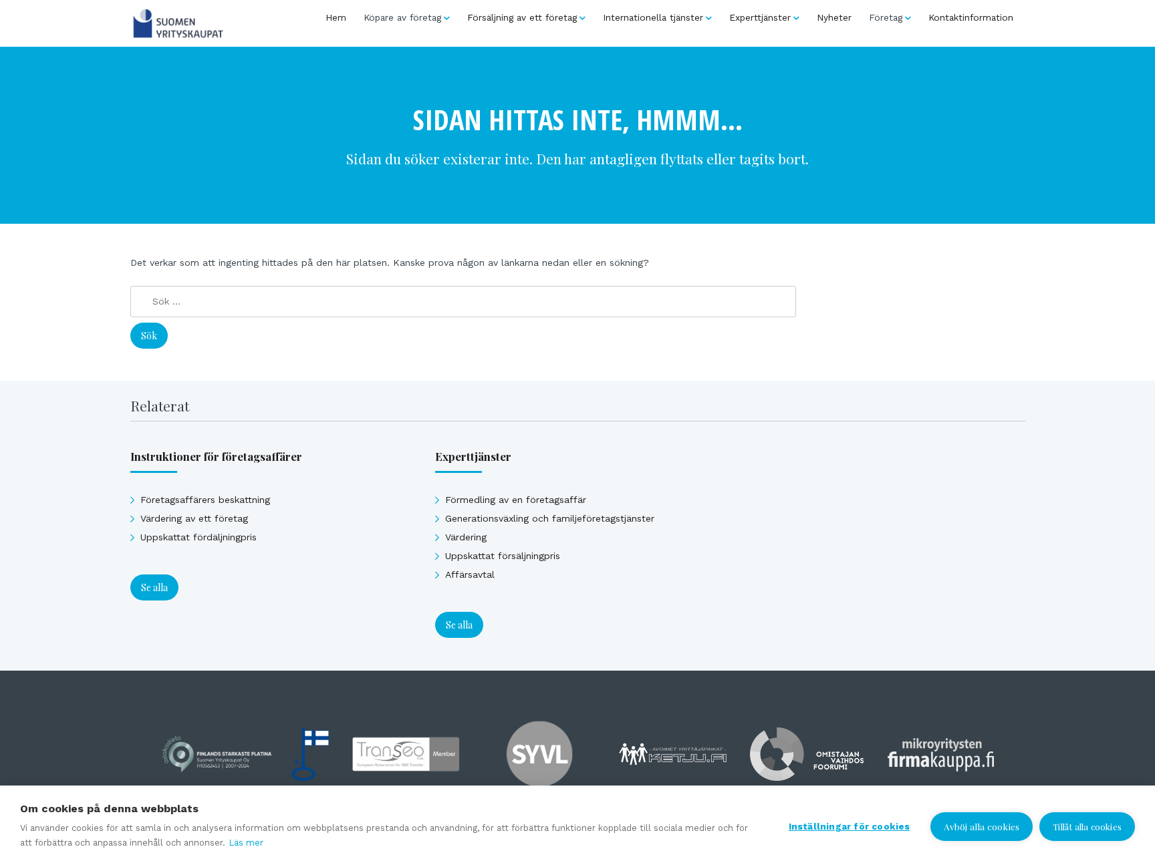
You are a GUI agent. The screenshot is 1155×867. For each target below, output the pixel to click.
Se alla (154, 587)
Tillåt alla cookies (1087, 826)
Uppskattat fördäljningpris (198, 537)
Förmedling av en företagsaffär (515, 499)
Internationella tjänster (653, 17)
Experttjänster (760, 17)
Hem (336, 17)
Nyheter (834, 17)
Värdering (466, 537)
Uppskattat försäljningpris (502, 555)
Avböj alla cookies (982, 826)
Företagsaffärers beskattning (205, 499)
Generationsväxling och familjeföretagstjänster (549, 518)
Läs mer (246, 843)
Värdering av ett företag (194, 518)
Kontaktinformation (970, 17)
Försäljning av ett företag (522, 17)
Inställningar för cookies (849, 826)
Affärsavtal (470, 574)
